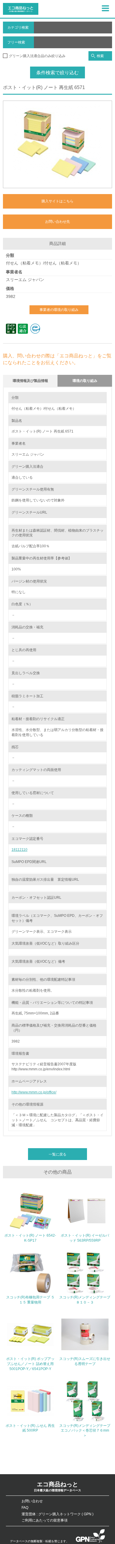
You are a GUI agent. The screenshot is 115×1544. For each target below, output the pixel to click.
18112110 (19, 850)
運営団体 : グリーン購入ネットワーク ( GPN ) (57, 1514)
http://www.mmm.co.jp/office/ (34, 1092)
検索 (100, 56)
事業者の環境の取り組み (59, 310)
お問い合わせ (32, 1501)
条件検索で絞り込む (57, 72)
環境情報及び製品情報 (30, 381)
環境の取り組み (85, 381)
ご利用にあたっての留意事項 (45, 1520)
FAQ (25, 1508)
